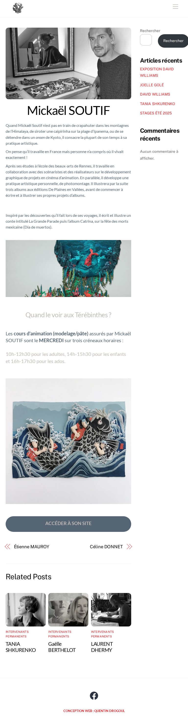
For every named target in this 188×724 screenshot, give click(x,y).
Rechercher (150, 31)
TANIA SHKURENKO (21, 647)
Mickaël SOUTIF (68, 110)
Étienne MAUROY (31, 546)
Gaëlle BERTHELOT (61, 647)
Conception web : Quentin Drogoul (94, 711)
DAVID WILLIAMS (155, 94)
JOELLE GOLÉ (152, 85)
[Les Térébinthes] (18, 11)
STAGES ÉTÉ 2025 (156, 113)
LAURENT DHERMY (102, 647)
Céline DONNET (106, 546)
